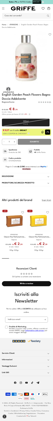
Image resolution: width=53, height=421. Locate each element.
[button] (3, 8)
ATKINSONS (14, 25)
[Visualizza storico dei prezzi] (29, 114)
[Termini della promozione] (43, 2)
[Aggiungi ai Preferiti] (50, 34)
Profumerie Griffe (26, 408)
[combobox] (26, 16)
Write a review (26, 284)
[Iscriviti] (45, 320)
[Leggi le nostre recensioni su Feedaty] (26, 341)
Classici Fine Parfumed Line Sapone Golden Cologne (39, 237)
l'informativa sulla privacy (34, 330)
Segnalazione (31, 413)
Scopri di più (46, 200)
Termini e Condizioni (11, 411)
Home (4, 25)
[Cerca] (48, 16)
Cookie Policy (36, 411)
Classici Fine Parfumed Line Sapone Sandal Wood (14, 237)
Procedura (41, 413)
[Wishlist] (43, 8)
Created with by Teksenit (26, 416)
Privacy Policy (25, 411)
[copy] (42, 132)
